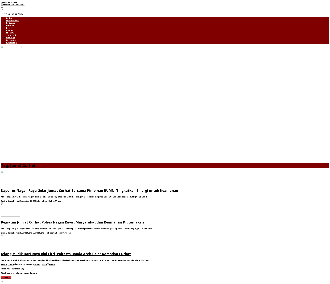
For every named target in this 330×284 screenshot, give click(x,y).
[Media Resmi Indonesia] (12, 4)
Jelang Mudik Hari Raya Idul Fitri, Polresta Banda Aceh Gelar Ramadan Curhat (66, 254)
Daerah (11, 201)
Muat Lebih (6, 277)
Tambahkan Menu (14, 14)
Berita (4, 201)
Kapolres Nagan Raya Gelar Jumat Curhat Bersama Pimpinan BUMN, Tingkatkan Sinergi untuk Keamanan (89, 190)
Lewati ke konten (9, 2)
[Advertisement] (165, 142)
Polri (17, 201)
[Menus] (2, 7)
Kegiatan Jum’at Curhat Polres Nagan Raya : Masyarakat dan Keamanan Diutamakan (72, 222)
